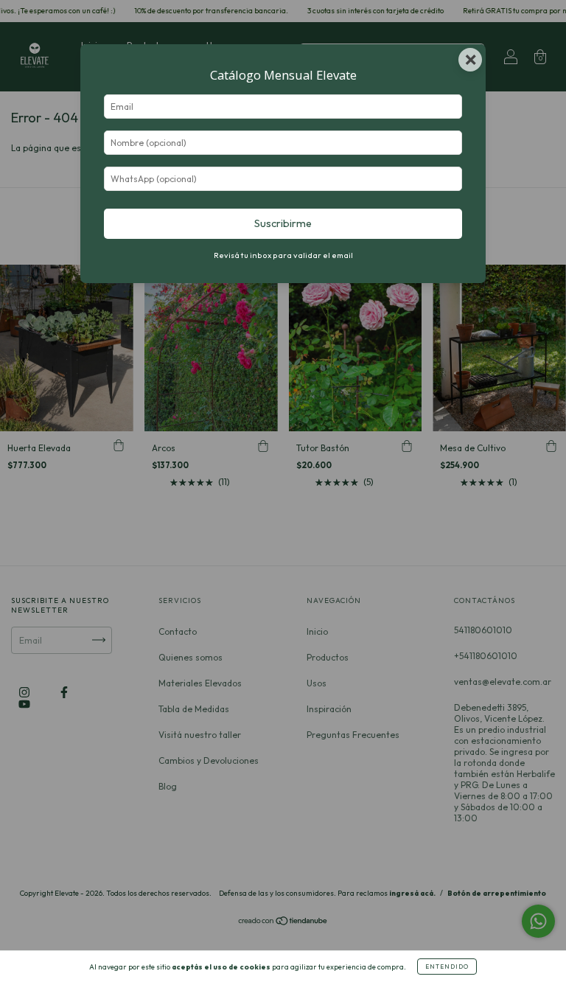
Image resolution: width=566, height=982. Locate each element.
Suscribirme (283, 223)
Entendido (447, 966)
